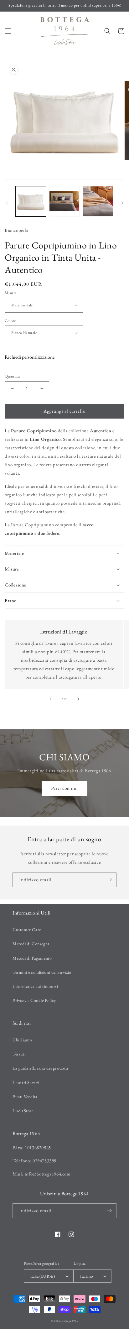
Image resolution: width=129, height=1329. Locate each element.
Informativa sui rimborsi (35, 986)
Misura (10, 292)
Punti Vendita (25, 1096)
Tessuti (19, 1054)
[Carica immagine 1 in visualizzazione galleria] (30, 201)
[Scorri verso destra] (122, 203)
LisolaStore (23, 1110)
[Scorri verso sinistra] (7, 203)
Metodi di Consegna (31, 943)
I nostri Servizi (26, 1082)
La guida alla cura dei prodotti (40, 1068)
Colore (10, 320)
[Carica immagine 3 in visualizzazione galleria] (98, 201)
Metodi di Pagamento (32, 958)
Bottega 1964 (70, 1320)
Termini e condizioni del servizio (42, 972)
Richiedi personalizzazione (29, 357)
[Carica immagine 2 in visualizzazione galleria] (64, 201)
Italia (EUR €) (42, 1276)
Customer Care (27, 929)
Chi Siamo (22, 1040)
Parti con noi (64, 788)
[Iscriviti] (109, 880)
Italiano (86, 1276)
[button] (8, 31)
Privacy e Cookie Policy (34, 1000)
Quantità (12, 376)
